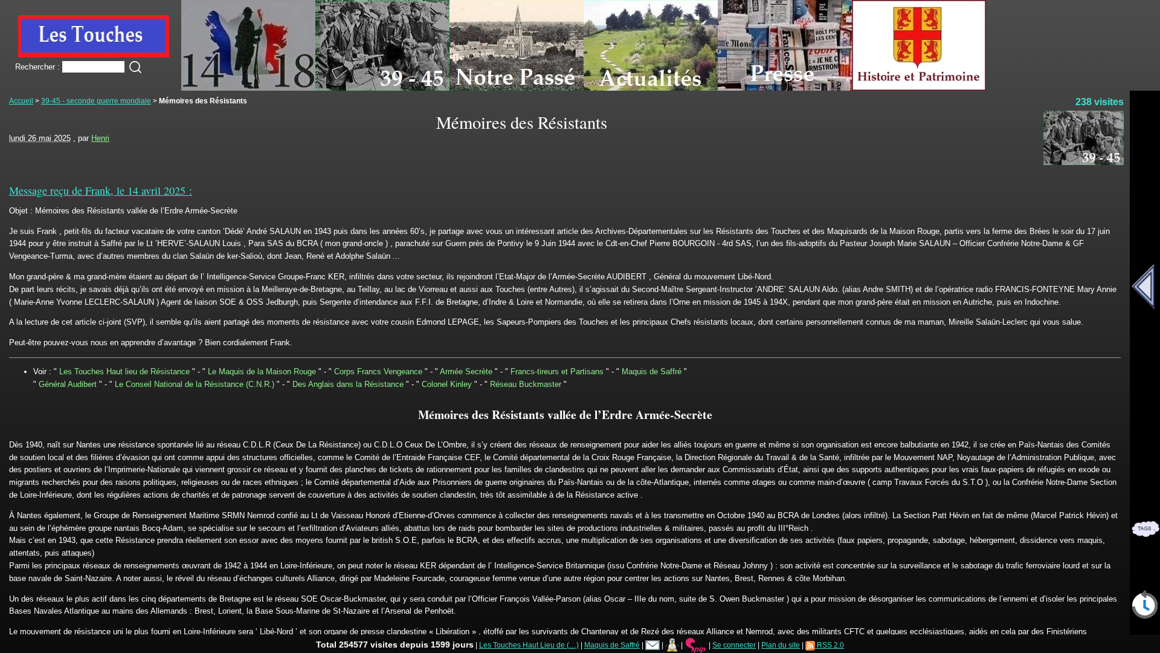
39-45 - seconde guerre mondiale (96, 101)
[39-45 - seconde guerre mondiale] (382, 88)
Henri (100, 138)
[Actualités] (651, 88)
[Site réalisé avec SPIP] (696, 645)
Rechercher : (37, 66)
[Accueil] (93, 54)
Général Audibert (68, 384)
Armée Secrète (466, 371)
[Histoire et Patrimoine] (919, 88)
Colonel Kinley (447, 384)
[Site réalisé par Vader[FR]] (672, 645)
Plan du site (780, 645)
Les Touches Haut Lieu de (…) (529, 645)
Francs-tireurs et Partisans (557, 371)
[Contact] (652, 645)
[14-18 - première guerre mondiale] (248, 88)
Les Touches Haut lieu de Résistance (124, 371)
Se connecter (734, 645)
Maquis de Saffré (652, 371)
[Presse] (785, 88)
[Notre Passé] (517, 88)
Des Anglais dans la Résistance (348, 384)
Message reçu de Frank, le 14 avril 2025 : (100, 190)
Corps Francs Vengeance (378, 371)
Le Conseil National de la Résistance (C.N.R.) (194, 384)
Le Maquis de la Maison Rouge (262, 371)
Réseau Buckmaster (525, 384)
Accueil (21, 101)
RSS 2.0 (829, 645)
